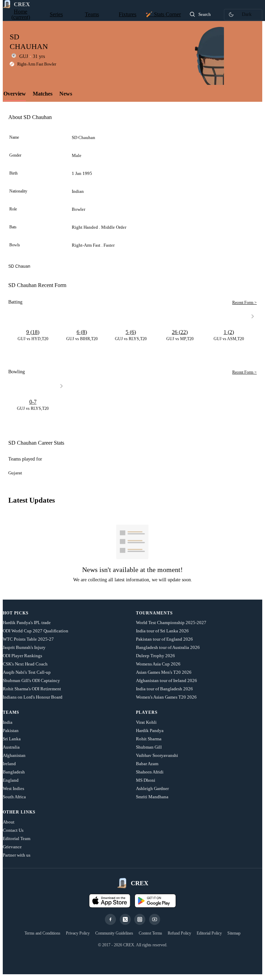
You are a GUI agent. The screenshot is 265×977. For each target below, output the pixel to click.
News (65, 94)
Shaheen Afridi (150, 771)
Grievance (12, 846)
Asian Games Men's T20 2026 (164, 672)
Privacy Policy (78, 933)
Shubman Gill (149, 747)
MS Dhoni (145, 780)
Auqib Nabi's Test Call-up (27, 672)
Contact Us (13, 830)
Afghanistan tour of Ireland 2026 (166, 680)
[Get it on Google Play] (155, 901)
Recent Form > (244, 302)
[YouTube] (154, 919)
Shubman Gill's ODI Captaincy (31, 680)
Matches (42, 94)
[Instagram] (139, 919)
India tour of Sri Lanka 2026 (162, 630)
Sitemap (234, 933)
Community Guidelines (114, 933)
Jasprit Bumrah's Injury (24, 647)
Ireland (9, 763)
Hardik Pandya (150, 730)
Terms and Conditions (42, 933)
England (11, 780)
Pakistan (11, 730)
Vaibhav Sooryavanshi (157, 755)
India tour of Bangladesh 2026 (164, 688)
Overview (14, 94)
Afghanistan (14, 755)
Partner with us (16, 855)
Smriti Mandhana (152, 796)
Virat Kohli (146, 722)
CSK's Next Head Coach (25, 664)
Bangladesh (14, 771)
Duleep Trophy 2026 (155, 655)
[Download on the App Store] (109, 901)
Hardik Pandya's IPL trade (27, 622)
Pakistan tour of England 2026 (164, 639)
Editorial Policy (209, 933)
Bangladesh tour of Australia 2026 (168, 647)
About (8, 822)
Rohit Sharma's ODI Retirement (32, 688)
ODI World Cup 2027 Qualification (35, 630)
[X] (125, 919)
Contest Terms (150, 933)
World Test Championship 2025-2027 (171, 622)
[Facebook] (110, 919)
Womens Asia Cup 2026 (158, 664)
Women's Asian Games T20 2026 (166, 697)
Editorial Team (16, 838)
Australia (11, 747)
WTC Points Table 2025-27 (28, 639)
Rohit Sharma (148, 738)
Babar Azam (147, 763)
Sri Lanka (12, 738)
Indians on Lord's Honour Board (32, 697)
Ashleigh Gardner (152, 788)
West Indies (13, 788)
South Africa (14, 796)
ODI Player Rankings (22, 655)
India (7, 722)
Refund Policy (179, 933)
